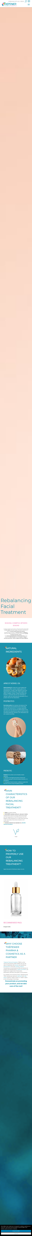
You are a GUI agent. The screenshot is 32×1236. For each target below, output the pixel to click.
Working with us (13, 1)
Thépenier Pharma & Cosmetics (11, 962)
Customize (16, 1233)
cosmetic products (19, 966)
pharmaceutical (7, 966)
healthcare (19, 976)
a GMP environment (21, 969)
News (22, 1)
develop (16, 965)
